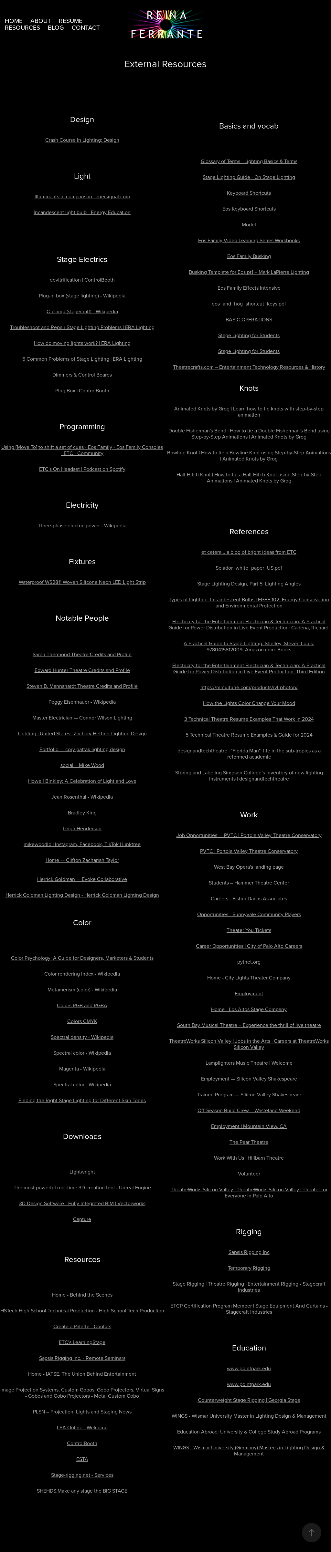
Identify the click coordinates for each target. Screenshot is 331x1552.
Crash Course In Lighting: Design (82, 139)
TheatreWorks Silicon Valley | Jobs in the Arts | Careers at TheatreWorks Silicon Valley (249, 1043)
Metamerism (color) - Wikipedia (82, 989)
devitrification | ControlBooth (82, 279)
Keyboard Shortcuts (249, 192)
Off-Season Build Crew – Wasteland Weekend (249, 1110)
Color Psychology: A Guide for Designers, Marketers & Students (82, 957)
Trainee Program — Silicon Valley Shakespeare (249, 1094)
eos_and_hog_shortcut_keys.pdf (249, 303)
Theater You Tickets (249, 930)
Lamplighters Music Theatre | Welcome (249, 1062)
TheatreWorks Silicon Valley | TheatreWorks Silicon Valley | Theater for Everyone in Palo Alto (249, 1192)
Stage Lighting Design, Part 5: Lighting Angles (249, 583)
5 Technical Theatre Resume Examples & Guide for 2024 (249, 734)
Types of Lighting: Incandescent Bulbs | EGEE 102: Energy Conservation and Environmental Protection (249, 602)
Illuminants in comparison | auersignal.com (82, 196)
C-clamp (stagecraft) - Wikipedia (82, 311)
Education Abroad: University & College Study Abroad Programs (249, 1431)
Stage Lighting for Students (249, 335)
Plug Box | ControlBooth (82, 390)
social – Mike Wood (82, 765)
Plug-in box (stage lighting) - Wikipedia (82, 295)
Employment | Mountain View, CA (249, 1126)
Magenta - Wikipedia (82, 1068)
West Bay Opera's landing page (249, 866)
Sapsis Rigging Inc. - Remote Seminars (82, 1357)
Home (14, 20)
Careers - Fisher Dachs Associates (249, 898)
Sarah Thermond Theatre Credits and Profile (82, 654)
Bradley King (82, 812)
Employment (249, 993)
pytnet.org (249, 961)
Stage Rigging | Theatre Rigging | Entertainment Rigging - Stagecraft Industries (249, 1286)
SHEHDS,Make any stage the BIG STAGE (82, 1490)
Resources (22, 27)
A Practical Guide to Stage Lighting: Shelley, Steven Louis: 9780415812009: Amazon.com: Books (249, 646)
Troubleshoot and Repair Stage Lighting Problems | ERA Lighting (82, 327)
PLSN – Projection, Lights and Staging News (82, 1411)
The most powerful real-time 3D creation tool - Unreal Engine (82, 1187)
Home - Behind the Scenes (82, 1294)
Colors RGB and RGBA (82, 1005)
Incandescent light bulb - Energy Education (82, 212)
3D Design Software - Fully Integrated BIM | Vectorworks (82, 1203)
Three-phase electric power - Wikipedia (82, 525)
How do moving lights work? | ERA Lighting (82, 343)
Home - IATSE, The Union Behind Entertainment (82, 1373)
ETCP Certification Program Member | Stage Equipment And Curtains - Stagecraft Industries (249, 1308)
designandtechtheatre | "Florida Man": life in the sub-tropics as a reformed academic (249, 753)
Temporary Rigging (249, 1267)
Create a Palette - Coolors (82, 1326)
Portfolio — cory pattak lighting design (82, 749)
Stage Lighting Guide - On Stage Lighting (249, 177)
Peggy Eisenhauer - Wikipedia (82, 701)
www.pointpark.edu (249, 1368)
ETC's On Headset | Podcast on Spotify (82, 468)
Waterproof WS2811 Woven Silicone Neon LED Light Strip (82, 581)
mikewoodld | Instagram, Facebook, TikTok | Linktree (82, 844)
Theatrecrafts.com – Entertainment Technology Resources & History (249, 366)
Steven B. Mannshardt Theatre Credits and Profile (82, 685)
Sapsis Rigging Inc (249, 1252)
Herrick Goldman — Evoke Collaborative (82, 879)
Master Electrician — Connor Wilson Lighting (82, 717)
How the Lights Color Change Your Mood (249, 703)
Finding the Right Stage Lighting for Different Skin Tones (82, 1100)
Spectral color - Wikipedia (82, 1052)
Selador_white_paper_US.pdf (249, 567)
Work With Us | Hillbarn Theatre (249, 1157)
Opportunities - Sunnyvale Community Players (249, 914)
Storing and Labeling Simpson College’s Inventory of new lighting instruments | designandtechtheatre (249, 775)
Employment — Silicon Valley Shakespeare (249, 1078)
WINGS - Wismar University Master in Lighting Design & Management (249, 1415)
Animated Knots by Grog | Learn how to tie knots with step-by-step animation (249, 411)
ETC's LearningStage (82, 1342)
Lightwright (82, 1171)
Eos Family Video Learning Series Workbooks (249, 240)
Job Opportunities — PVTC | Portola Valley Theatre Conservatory (249, 835)
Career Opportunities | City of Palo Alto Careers (249, 945)
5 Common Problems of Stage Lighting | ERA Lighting (82, 358)
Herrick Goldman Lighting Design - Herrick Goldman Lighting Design (82, 894)
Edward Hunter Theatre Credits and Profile (82, 670)
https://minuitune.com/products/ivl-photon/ (249, 687)
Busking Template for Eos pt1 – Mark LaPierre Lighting (249, 271)
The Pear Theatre (249, 1141)
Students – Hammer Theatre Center (249, 882)
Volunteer (249, 1173)
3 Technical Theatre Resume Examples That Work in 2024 (249, 718)
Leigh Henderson (82, 828)
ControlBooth (82, 1443)
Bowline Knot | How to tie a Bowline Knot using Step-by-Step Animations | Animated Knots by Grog (249, 455)
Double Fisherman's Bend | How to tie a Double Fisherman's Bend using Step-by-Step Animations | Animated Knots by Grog (249, 433)
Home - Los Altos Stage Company (249, 1009)
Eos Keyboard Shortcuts (249, 208)
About (40, 20)
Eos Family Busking (249, 256)
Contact (86, 27)
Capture (82, 1219)
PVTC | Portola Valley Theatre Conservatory (249, 850)
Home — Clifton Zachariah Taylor (82, 860)
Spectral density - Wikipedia (82, 1036)
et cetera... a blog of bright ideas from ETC (248, 551)
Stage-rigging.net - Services (82, 1474)
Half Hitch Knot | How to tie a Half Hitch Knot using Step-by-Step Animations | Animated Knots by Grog (248, 477)
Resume (70, 20)
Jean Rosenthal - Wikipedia (82, 796)
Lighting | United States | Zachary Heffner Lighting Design (82, 733)
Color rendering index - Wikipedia (82, 973)
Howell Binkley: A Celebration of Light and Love (82, 780)
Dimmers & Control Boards (82, 374)
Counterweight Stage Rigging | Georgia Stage (249, 1399)
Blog (56, 27)
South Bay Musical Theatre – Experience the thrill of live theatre (249, 1025)
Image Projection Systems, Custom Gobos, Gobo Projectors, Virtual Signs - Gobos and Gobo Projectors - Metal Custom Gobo (82, 1392)
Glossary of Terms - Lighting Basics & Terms (249, 161)
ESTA (82, 1459)
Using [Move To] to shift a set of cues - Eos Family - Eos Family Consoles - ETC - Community (82, 450)
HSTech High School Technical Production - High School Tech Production (82, 1310)
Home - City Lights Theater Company (249, 977)
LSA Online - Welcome (82, 1427)
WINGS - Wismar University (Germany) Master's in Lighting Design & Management (249, 1450)
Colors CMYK (82, 1021)
